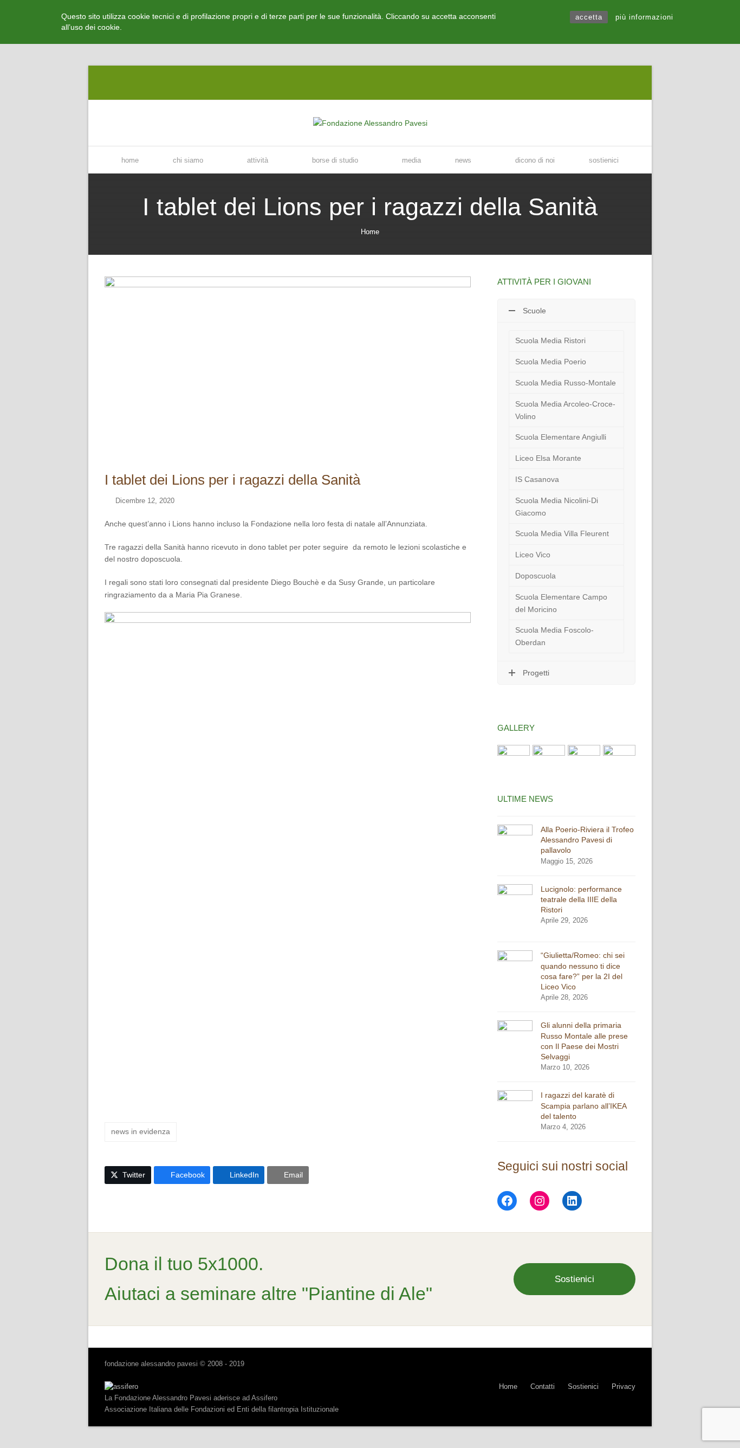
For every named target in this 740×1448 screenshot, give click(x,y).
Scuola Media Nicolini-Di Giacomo (556, 506)
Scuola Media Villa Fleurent (562, 533)
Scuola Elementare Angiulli (560, 437)
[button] (128, 1175)
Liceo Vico (532, 554)
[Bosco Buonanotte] (584, 760)
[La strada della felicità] (513, 760)
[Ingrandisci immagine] (288, 367)
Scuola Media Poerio (550, 361)
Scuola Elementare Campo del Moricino (561, 603)
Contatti (542, 1386)
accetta (588, 17)
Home (370, 232)
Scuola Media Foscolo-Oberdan (554, 636)
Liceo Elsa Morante (548, 458)
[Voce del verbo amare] (549, 760)
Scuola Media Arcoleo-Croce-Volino (565, 410)
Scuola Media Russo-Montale (565, 382)
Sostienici (574, 1278)
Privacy (623, 1386)
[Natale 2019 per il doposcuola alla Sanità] (619, 760)
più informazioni (644, 17)
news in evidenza (140, 1131)
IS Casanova (537, 479)
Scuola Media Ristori (550, 340)
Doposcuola (535, 575)
